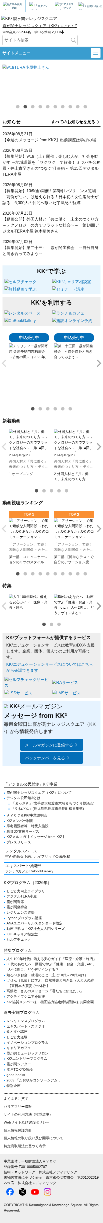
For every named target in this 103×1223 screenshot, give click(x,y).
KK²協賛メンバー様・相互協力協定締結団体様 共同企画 (50, 1002)
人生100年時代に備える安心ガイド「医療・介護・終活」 (51, 959)
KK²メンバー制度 (19, 821)
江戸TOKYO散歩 (19, 1069)
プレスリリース (18, 842)
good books (15, 1075)
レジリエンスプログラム (25, 1021)
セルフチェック (18, 939)
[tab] (18, 106)
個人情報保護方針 (18, 1130)
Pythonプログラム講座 (24, 918)
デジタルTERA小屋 (21, 896)
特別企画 (13, 1086)
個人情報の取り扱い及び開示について (33, 1138)
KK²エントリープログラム (26, 1058)
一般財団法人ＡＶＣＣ (38, 1161)
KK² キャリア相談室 (22, 934)
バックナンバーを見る (45, 758)
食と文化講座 (17, 1032)
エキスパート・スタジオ (25, 1026)
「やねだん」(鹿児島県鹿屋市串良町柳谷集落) (48, 809)
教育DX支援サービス (22, 831)
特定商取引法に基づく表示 (25, 1146)
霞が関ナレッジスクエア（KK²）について (39, 26)
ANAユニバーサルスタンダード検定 (34, 923)
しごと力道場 (17, 1037)
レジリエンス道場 (20, 912)
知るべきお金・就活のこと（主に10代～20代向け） (47, 975)
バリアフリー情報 (18, 1107)
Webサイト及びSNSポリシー (27, 1122)
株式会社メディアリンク (58, 1172)
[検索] (73, 40)
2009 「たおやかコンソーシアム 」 (34, 1080)
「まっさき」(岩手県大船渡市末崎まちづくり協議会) (53, 803)
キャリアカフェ (18, 1048)
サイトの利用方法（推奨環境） (28, 1114)
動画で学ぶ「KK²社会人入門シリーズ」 (37, 929)
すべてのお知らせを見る (73, 122)
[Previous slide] (4, 363)
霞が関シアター (18, 1064)
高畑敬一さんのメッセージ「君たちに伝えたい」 (45, 991)
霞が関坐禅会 (17, 907)
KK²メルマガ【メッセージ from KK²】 (36, 837)
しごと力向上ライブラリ (25, 891)
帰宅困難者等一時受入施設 (27, 826)
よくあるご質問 (16, 1099)
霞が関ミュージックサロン (27, 1053)
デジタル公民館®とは (23, 798)
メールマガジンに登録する (49, 745)
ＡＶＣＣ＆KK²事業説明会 (26, 815)
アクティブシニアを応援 (25, 996)
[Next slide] (98, 363)
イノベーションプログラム (27, 1043)
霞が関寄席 (15, 902)
